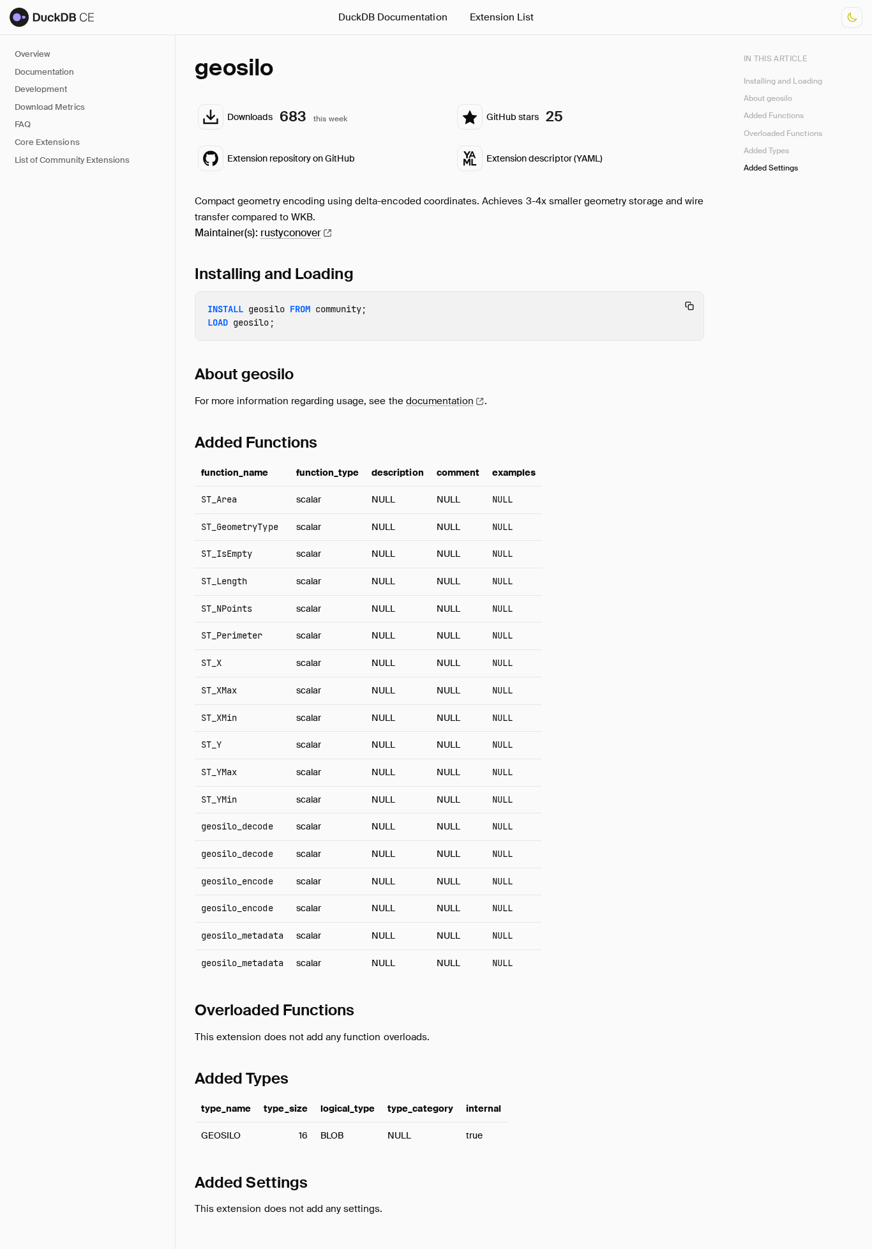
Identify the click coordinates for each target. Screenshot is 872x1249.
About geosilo (768, 98)
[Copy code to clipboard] (689, 305)
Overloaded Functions (783, 133)
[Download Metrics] (319, 117)
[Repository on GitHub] (319, 158)
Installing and (274, 274)
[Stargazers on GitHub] (578, 117)
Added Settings (771, 168)
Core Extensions (47, 142)
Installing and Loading (783, 80)
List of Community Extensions (72, 160)
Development (41, 89)
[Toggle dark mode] (851, 17)
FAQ (23, 124)
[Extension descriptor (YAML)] (578, 158)
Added (256, 442)
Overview (32, 54)
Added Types (767, 151)
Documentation (45, 71)
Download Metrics (50, 107)
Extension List (502, 17)
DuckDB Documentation (392, 17)
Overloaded (274, 1010)
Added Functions (774, 115)
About (244, 374)
